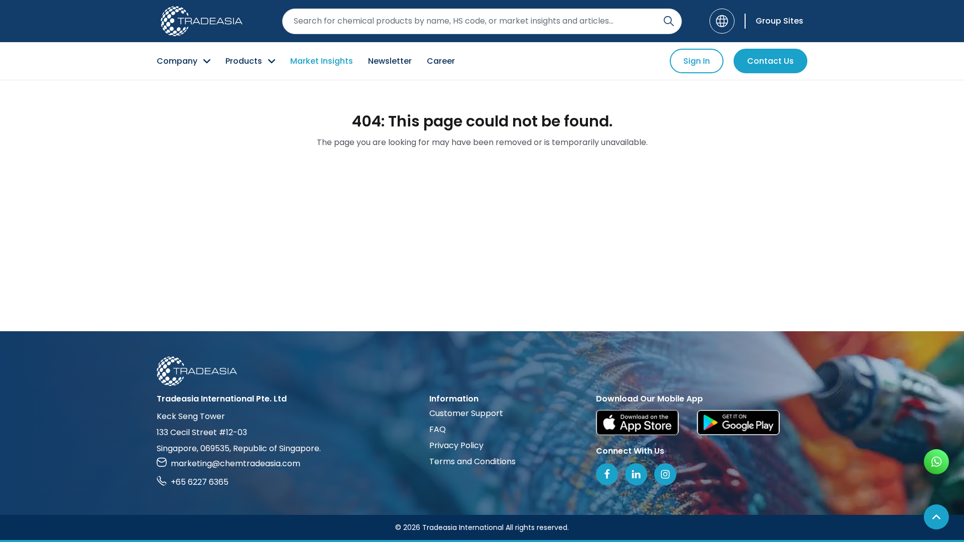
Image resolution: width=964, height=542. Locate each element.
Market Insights (321, 61)
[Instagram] (665, 474)
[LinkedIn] (636, 474)
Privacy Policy (456, 445)
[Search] (669, 21)
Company (177, 61)
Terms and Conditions (472, 461)
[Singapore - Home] (202, 21)
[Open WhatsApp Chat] (936, 461)
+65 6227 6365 (199, 482)
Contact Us (770, 61)
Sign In (696, 61)
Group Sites (779, 21)
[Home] (482, 371)
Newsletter (390, 61)
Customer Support (466, 413)
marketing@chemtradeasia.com (235, 463)
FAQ (437, 429)
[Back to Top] (936, 516)
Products (243, 61)
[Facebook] (607, 474)
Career (441, 61)
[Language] (722, 21)
